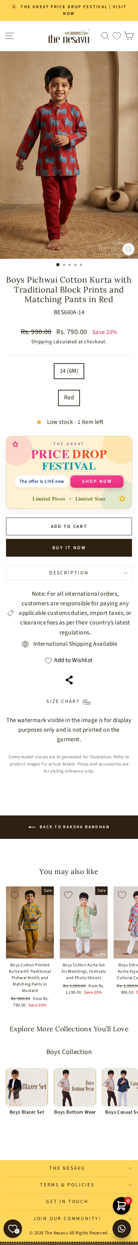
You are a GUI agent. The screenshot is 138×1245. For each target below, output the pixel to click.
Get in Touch (67, 1201)
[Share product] (69, 680)
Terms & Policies (67, 1185)
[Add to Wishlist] (14, 894)
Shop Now (97, 481)
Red (69, 397)
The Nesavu (67, 1168)
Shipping (41, 341)
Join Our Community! (67, 1218)
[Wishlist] (116, 36)
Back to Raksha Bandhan (74, 827)
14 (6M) (69, 371)
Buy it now (69, 548)
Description (69, 573)
